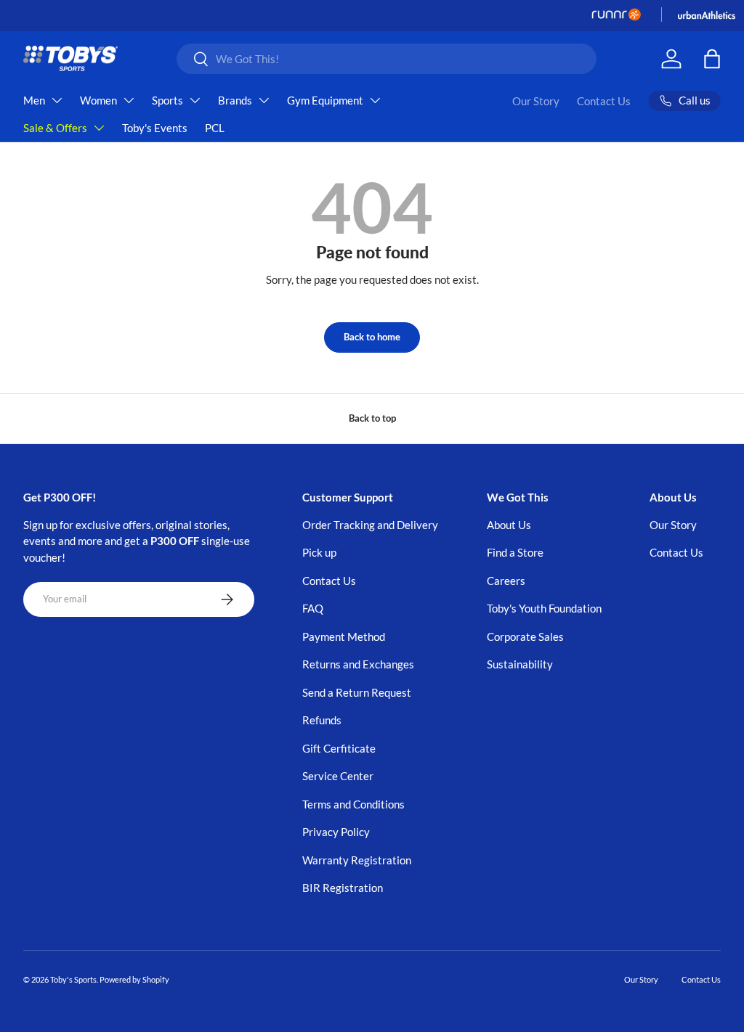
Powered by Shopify (134, 979)
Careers (506, 580)
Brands (235, 100)
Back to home (372, 337)
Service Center (337, 775)
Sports (167, 100)
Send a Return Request (356, 692)
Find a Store (515, 552)
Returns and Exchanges (358, 664)
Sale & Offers (55, 127)
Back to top (372, 418)
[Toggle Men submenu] (56, 100)
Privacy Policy (336, 831)
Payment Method (343, 636)
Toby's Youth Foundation (544, 608)
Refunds (321, 719)
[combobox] (387, 59)
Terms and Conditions (353, 804)
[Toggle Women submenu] (128, 100)
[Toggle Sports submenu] (194, 100)
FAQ (312, 608)
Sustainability (520, 664)
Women (98, 100)
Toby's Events (154, 127)
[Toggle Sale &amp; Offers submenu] (99, 127)
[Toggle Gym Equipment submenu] (375, 100)
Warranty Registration (356, 860)
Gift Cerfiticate (339, 748)
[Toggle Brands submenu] (263, 100)
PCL (215, 127)
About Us (509, 524)
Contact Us (604, 100)
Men (34, 100)
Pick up (319, 552)
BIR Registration (342, 887)
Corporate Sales (525, 636)
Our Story (535, 100)
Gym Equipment (325, 100)
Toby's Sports (73, 979)
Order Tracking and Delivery (370, 524)
